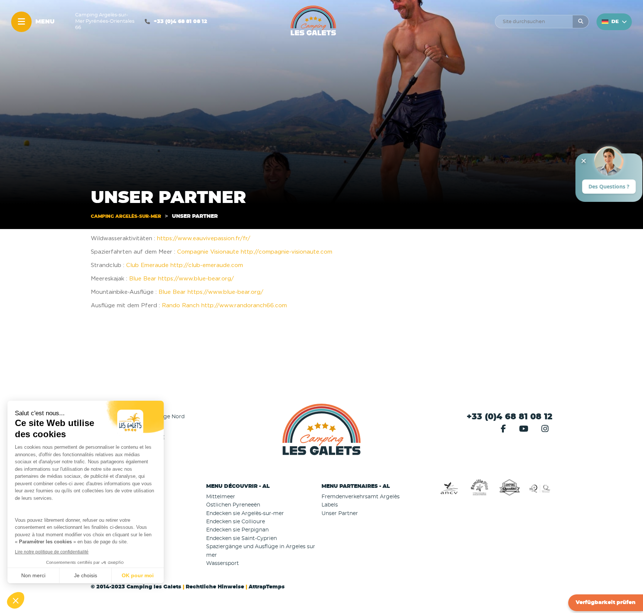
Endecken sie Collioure (235, 521)
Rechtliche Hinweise (215, 587)
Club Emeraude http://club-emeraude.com (184, 265)
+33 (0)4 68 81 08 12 (180, 21)
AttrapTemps (267, 587)
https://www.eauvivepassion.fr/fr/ (202, 238)
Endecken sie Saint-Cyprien (241, 538)
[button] (264, 486)
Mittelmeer (220, 496)
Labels (330, 505)
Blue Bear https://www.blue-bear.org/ (181, 279)
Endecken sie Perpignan (237, 530)
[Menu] (21, 22)
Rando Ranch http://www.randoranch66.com (224, 305)
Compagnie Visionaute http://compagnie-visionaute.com (254, 252)
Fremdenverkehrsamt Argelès (361, 496)
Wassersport (222, 563)
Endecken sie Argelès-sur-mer (245, 513)
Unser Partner (340, 513)
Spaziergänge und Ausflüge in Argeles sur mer (260, 551)
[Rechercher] (581, 21)
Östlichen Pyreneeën (233, 505)
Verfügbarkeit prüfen (606, 602)
